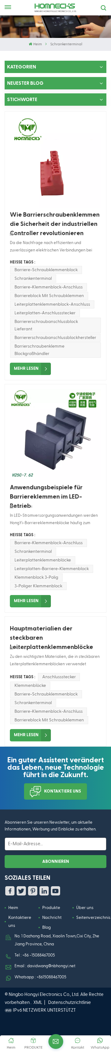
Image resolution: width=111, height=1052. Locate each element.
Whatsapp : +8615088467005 (40, 977)
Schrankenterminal (33, 278)
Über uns (84, 908)
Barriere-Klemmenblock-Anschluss (48, 287)
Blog (46, 927)
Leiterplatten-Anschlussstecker (45, 313)
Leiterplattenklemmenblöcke (42, 560)
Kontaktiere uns (62, 791)
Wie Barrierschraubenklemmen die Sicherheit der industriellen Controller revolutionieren (55, 220)
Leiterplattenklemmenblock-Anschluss (52, 304)
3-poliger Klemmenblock (38, 586)
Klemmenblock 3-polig (36, 577)
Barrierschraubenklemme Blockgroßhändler (39, 350)
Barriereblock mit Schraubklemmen (49, 296)
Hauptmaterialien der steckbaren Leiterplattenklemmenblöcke (51, 634)
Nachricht (52, 917)
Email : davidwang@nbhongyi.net (44, 966)
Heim (37, 44)
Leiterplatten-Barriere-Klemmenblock (51, 569)
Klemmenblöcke (30, 685)
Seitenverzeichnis (93, 917)
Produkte (51, 908)
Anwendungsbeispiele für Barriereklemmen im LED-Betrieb (46, 492)
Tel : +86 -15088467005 (34, 955)
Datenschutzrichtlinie (69, 1002)
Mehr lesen (26, 368)
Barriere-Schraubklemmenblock (46, 270)
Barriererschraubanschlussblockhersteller (55, 338)
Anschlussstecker (59, 677)
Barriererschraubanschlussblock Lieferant (46, 325)
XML (37, 1002)
